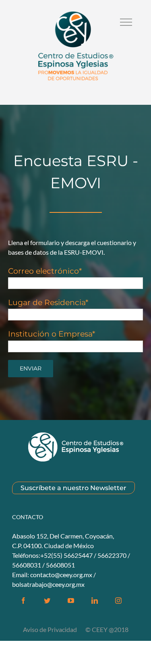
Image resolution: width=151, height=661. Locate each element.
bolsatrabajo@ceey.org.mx (48, 584)
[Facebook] (23, 600)
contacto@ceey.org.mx (61, 574)
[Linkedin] (94, 600)
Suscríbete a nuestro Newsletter (73, 488)
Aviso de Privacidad (50, 629)
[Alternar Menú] (126, 22)
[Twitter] (47, 600)
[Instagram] (118, 600)
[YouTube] (71, 600)
